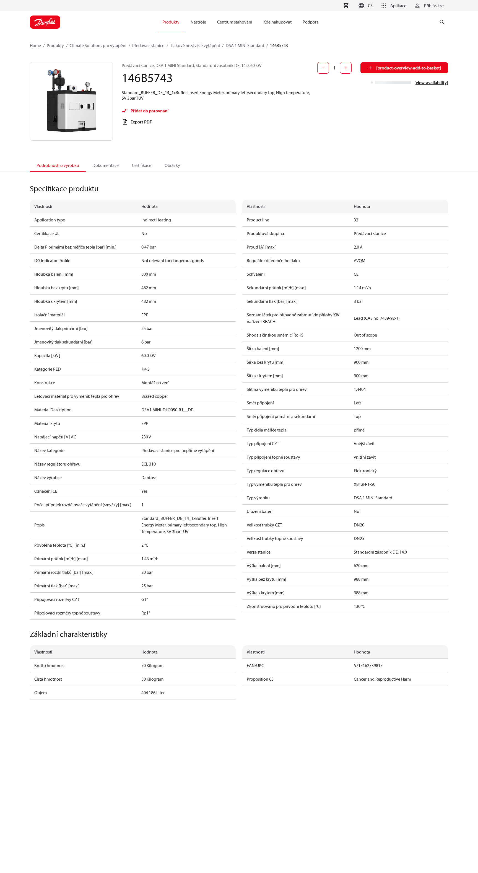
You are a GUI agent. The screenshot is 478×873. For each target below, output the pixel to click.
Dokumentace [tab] (105, 165)
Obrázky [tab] (172, 165)
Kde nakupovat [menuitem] (277, 22)
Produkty (55, 45)
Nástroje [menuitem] (198, 22)
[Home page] (45, 22)
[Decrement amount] (323, 68)
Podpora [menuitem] (311, 22)
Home (35, 45)
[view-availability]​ (431, 82)
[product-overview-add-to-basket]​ (408, 68)
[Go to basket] (345, 5)
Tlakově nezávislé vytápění (195, 45)
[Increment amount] (346, 68)
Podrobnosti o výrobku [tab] (58, 165)
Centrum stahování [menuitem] (234, 22)
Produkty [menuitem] (171, 22)
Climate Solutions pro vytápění (98, 45)
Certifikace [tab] (141, 165)
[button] (365, 5)
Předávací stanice (148, 45)
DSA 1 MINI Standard (245, 45)
